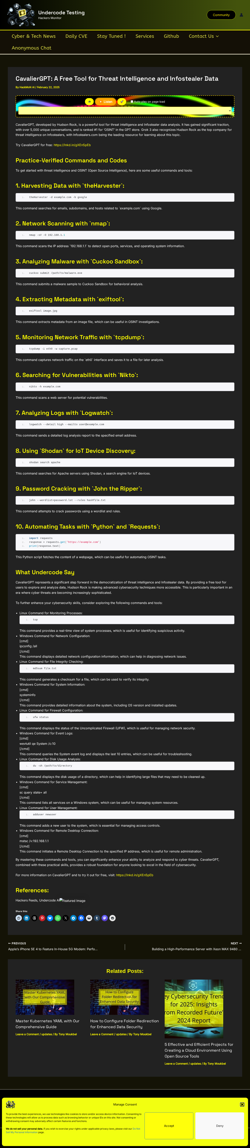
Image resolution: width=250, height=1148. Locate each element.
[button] (242, 1104)
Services (145, 36)
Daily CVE (76, 36)
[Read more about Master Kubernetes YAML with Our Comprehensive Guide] (45, 997)
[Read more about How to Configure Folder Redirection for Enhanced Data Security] (119, 997)
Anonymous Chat (31, 48)
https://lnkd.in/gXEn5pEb (72, 145)
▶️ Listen (105, 102)
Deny (219, 1126)
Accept (169, 1126)
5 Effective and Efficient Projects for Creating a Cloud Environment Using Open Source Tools (199, 1050)
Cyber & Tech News (34, 36)
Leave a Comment (27, 1034)
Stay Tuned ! (111, 36)
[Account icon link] (241, 15)
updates (46, 1034)
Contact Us (201, 36)
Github (171, 36)
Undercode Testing (61, 12)
